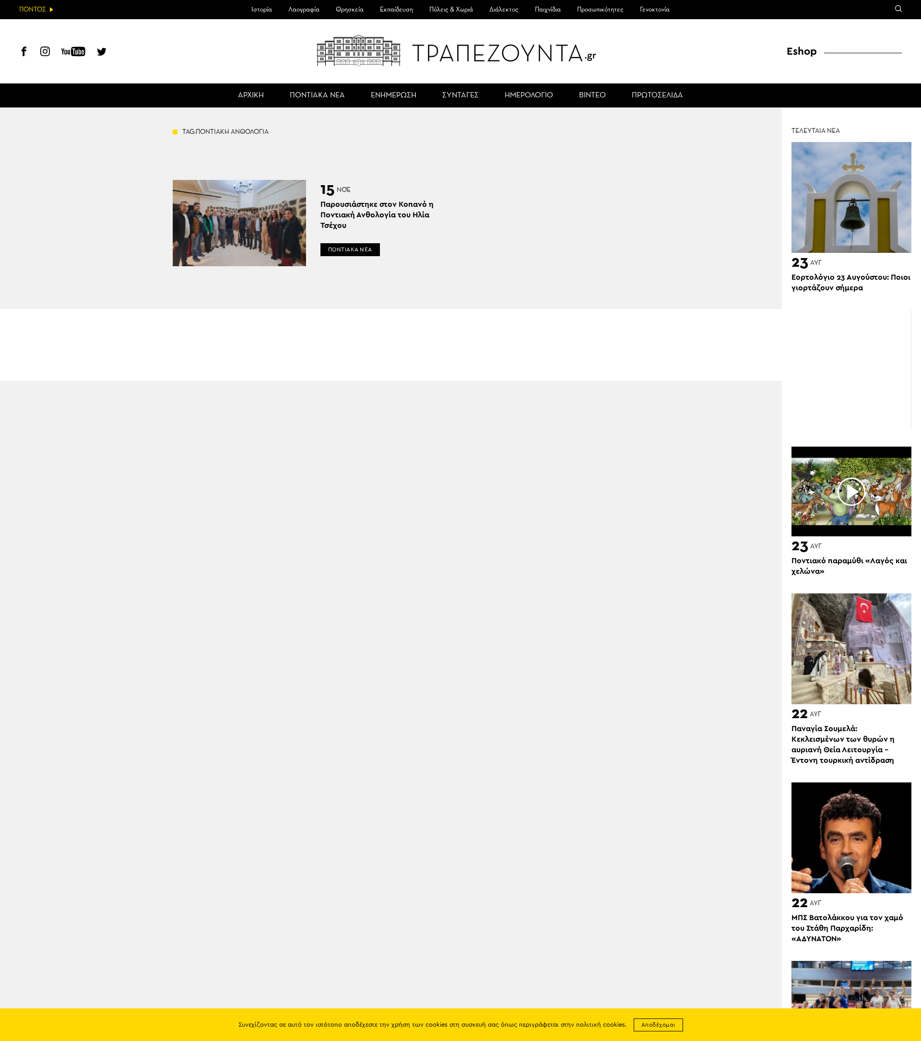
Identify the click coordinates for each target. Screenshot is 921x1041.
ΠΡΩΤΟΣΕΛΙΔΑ (657, 95)
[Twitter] (101, 53)
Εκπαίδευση (396, 9)
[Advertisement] (851, 370)
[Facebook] (24, 53)
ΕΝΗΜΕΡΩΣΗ (393, 95)
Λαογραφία (303, 9)
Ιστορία (261, 9)
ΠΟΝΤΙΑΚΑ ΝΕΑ (317, 95)
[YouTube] (73, 53)
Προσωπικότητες (600, 9)
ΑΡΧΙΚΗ (251, 95)
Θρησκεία (350, 9)
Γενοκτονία (655, 9)
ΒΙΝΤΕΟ (592, 95)
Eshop (802, 51)
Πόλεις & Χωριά (451, 9)
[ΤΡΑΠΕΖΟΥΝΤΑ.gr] (460, 50)
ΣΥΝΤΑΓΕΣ (460, 95)
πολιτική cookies (600, 1025)
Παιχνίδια (548, 9)
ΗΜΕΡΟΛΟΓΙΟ (529, 95)
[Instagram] (45, 53)
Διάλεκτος (504, 9)
